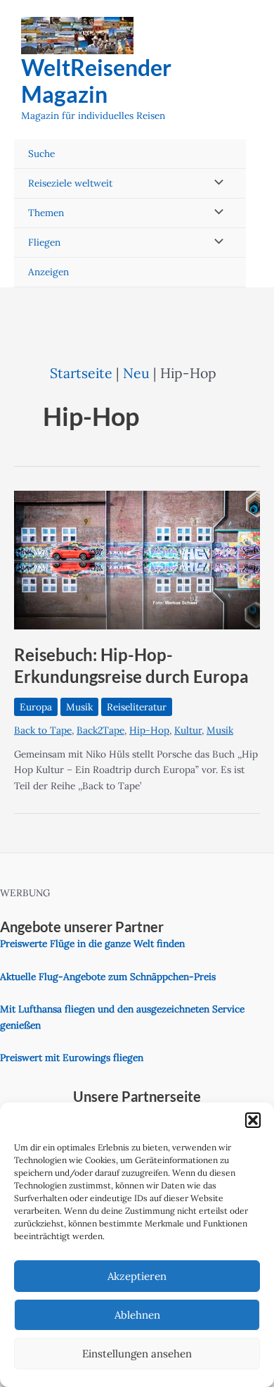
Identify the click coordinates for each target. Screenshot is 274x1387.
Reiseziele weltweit (70, 183)
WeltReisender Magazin (96, 81)
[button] (253, 1120)
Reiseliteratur (137, 707)
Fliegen (44, 242)
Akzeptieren (137, 1276)
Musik (79, 707)
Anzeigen (48, 271)
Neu (136, 373)
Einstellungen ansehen (137, 1353)
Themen (46, 212)
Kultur (188, 730)
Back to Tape (43, 730)
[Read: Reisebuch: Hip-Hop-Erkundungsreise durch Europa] (137, 559)
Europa (36, 707)
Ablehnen (137, 1315)
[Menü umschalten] (215, 183)
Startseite (81, 373)
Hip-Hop (149, 730)
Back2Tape (100, 730)
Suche (41, 153)
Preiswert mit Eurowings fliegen (71, 1057)
